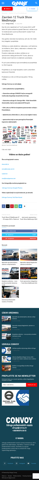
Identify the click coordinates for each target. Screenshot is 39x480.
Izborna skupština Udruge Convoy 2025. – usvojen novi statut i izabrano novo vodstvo (24, 358)
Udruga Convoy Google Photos (12, 188)
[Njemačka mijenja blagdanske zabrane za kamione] (28, 255)
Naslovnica (4, 13)
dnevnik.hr (5, 164)
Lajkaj (34, 231)
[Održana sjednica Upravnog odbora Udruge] (6, 350)
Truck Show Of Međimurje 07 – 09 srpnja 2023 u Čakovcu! (10, 218)
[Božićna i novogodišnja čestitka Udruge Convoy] (6, 368)
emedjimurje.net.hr (8, 169)
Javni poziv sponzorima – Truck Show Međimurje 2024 (28, 218)
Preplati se (32, 385)
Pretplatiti (33, 238)
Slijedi (34, 234)
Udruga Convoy (10, 23)
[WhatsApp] (16, 206)
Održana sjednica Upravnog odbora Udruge (24, 348)
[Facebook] (3, 206)
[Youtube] (28, 463)
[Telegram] (20, 206)
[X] (8, 206)
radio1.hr (5, 174)
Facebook (10, 463)
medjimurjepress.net (9, 178)
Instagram (22, 463)
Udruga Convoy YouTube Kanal (12, 197)
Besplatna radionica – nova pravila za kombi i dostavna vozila (9, 283)
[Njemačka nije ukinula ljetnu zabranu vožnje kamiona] (10, 255)
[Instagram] (16, 463)
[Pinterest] (12, 206)
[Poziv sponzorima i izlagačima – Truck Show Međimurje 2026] (28, 273)
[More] (24, 206)
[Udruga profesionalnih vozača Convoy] (20, 3)
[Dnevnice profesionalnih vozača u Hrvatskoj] (10, 292)
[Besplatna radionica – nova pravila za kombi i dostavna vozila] (10, 273)
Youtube (33, 463)
